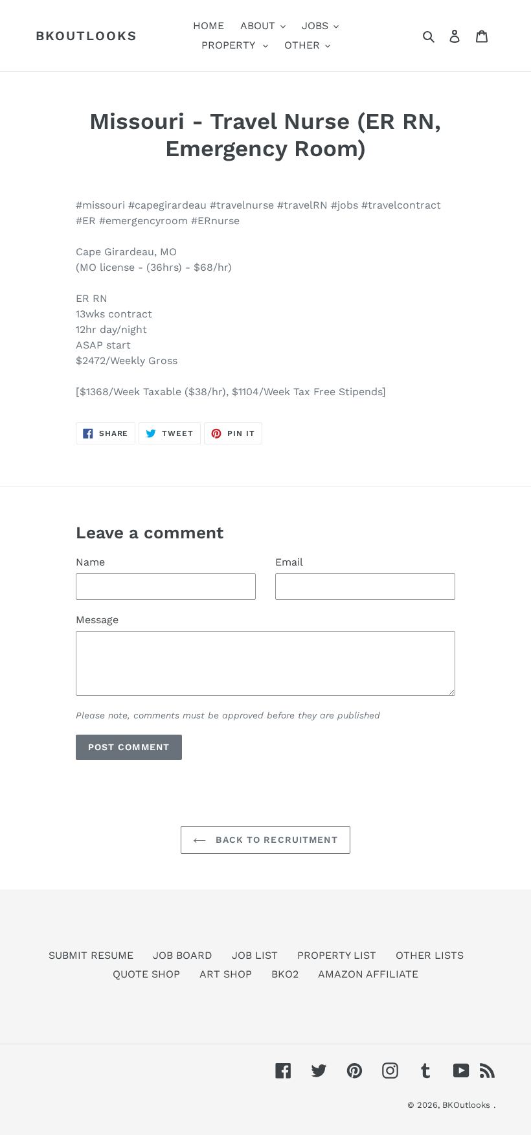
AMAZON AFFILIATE (368, 974)
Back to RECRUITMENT (274, 839)
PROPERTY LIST (336, 955)
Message (97, 619)
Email (289, 562)
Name (90, 562)
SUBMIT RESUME (91, 955)
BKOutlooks (86, 35)
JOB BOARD (182, 955)
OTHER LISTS (430, 955)
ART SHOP (225, 974)
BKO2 (285, 974)
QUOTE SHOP (146, 974)
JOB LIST (255, 955)
